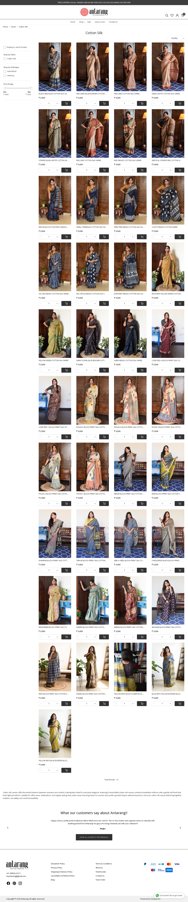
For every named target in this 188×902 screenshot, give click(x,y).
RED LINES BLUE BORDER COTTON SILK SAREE (92, 93)
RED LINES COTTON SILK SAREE (127, 93)
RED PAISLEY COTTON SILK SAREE (127, 160)
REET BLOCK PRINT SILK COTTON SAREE (55, 693)
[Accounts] (177, 15)
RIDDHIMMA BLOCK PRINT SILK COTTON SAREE (55, 627)
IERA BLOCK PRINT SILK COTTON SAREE (168, 493)
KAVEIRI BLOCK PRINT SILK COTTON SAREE (92, 627)
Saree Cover (100, 22)
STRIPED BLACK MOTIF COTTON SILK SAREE (55, 160)
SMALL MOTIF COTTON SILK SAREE (166, 93)
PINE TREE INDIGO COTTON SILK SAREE (130, 227)
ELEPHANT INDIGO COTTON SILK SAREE (130, 293)
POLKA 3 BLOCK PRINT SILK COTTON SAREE (168, 427)
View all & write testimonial (94, 837)
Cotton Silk (11, 58)
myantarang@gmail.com (16, 876)
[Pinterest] (14, 884)
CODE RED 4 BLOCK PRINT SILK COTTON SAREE (168, 360)
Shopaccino (155, 899)
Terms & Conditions (104, 863)
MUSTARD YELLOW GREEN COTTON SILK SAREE (168, 293)
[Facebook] (8, 884)
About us (99, 867)
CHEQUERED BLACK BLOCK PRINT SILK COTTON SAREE (168, 560)
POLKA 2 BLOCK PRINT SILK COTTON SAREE (55, 493)
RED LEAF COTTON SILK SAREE (88, 160)
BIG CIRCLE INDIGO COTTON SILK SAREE (92, 293)
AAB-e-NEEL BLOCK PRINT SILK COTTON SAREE (130, 560)
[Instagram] (20, 884)
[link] (166, 15)
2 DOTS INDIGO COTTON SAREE (165, 227)
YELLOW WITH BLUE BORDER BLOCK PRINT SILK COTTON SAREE (55, 760)
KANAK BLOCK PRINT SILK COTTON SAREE (92, 693)
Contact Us (113, 22)
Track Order (100, 880)
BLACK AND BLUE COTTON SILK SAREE (54, 93)
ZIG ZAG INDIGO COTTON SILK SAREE (54, 293)
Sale (89, 22)
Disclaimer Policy (58, 863)
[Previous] (8, 828)
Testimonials (101, 872)
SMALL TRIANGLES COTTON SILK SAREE (92, 227)
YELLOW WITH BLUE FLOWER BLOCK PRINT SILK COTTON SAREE (130, 693)
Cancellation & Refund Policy (62, 876)
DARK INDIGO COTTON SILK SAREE (128, 360)
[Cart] (66, 103)
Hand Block (12, 71)
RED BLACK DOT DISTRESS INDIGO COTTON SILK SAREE (55, 227)
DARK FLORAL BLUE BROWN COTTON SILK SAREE (92, 360)
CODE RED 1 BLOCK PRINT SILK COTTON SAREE (55, 427)
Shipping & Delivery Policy (61, 872)
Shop (81, 22)
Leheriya (10, 75)
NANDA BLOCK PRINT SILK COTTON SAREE (130, 627)
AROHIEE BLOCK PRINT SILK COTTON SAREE (168, 627)
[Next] (180, 828)
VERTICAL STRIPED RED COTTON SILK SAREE (168, 160)
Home (72, 22)
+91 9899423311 (13, 873)
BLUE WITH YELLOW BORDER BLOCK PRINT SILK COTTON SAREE (168, 693)
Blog (53, 880)
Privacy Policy (56, 867)
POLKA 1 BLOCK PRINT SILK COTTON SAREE (92, 493)
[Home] (94, 12)
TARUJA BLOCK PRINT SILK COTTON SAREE (92, 560)
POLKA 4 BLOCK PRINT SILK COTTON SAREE (130, 427)
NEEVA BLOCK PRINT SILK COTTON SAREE (130, 493)
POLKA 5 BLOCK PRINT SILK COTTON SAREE (92, 427)
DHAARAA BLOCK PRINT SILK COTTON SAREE (55, 560)
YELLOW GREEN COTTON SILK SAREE (53, 360)
